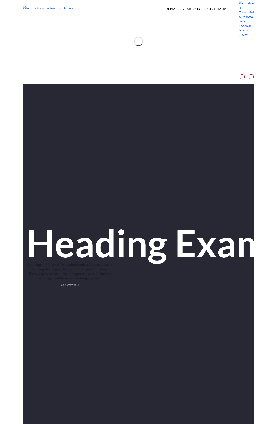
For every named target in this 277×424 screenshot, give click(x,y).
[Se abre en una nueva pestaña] (246, 18)
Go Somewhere (70, 284)
